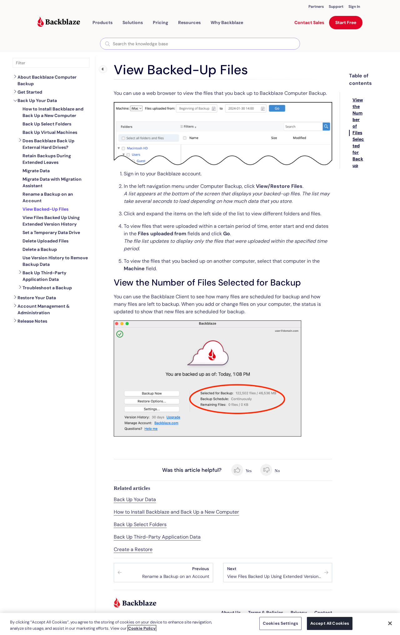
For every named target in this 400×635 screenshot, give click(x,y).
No (277, 470)
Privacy (299, 612)
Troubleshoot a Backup (47, 288)
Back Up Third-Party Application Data (44, 276)
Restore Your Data (37, 297)
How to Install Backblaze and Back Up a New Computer (176, 512)
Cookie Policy (142, 628)
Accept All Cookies (329, 623)
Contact (323, 612)
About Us (231, 612)
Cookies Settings (280, 623)
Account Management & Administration (44, 309)
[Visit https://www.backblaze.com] (59, 22)
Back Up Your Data (37, 100)
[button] (102, 22)
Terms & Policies (265, 612)
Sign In (354, 6)
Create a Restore (133, 549)
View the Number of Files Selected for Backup (358, 132)
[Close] (390, 623)
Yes (248, 470)
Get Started (30, 92)
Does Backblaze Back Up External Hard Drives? (48, 144)
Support (336, 6)
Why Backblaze (227, 22)
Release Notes (32, 321)
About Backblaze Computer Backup (47, 80)
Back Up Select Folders (140, 524)
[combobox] (200, 44)
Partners (316, 6)
